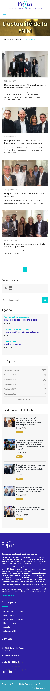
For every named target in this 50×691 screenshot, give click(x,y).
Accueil (5, 39)
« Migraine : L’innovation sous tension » (22, 332)
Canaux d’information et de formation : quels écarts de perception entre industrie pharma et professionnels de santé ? (30, 444)
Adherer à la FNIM (10, 631)
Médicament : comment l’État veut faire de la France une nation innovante (25, 86)
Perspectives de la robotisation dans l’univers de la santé (24, 195)
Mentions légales (38, 688)
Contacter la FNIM (12, 655)
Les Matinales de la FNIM (13, 611)
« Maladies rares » (12, 344)
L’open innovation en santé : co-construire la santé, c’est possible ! (24, 245)
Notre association (10, 623)
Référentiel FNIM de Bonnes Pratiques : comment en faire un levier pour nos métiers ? (30, 489)
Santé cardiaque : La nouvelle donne (21, 320)
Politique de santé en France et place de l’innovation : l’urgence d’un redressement (23, 142)
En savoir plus (8, 596)
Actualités (17, 39)
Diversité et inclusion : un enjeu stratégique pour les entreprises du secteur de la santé (30, 468)
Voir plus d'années (26, 399)
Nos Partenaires (9, 615)
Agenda (6, 627)
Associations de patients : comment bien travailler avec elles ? (30, 509)
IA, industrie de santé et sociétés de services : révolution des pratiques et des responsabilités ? (29, 421)
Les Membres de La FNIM (13, 619)
